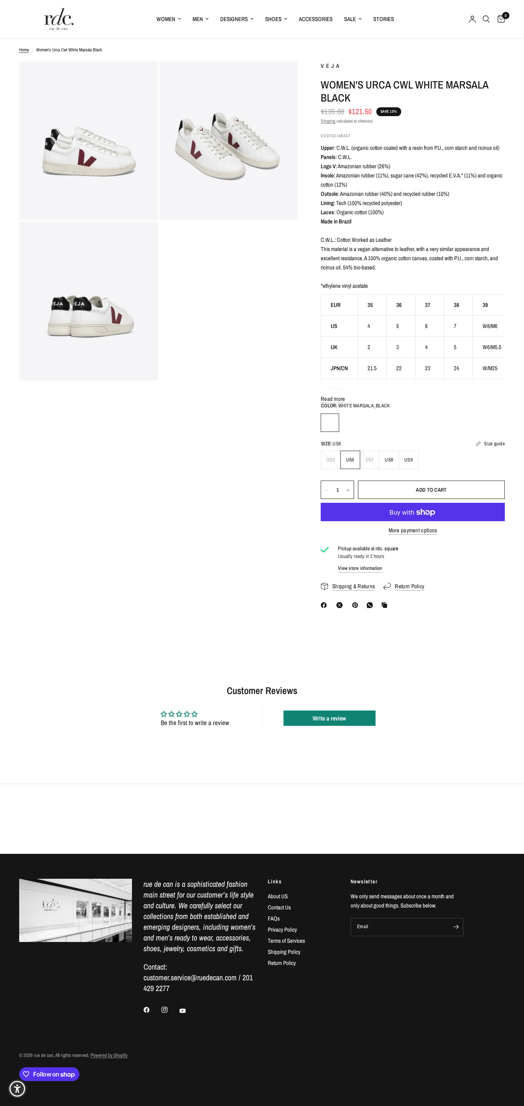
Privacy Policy (282, 929)
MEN (198, 19)
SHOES (273, 19)
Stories (383, 19)
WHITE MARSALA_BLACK (330, 423)
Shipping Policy (284, 952)
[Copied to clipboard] (386, 605)
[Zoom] (142, 77)
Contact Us (279, 907)
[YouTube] (188, 1010)
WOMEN (166, 19)
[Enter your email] (455, 927)
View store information (360, 568)
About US (278, 896)
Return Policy (282, 963)
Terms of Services (286, 941)
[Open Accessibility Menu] (17, 1088)
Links (275, 881)
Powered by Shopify (109, 1055)
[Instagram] (169, 1009)
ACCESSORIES (316, 19)
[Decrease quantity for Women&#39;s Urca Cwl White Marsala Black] (327, 490)
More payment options (413, 530)
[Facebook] (325, 605)
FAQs (274, 918)
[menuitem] (169, 19)
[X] (341, 605)
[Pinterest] (356, 605)
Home (24, 50)
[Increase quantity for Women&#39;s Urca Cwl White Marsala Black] (348, 490)
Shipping (328, 121)
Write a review (329, 718)
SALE (350, 19)
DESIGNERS (234, 19)
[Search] (486, 19)
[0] (499, 19)
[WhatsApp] (371, 605)
